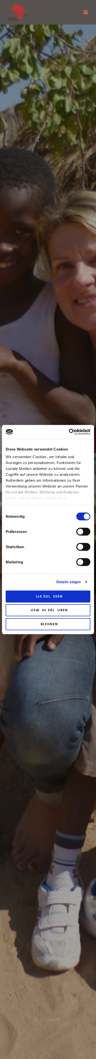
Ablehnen (48, 624)
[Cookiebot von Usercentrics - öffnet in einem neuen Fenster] (69, 432)
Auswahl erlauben (48, 610)
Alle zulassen (48, 596)
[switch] (83, 531)
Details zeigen (68, 582)
